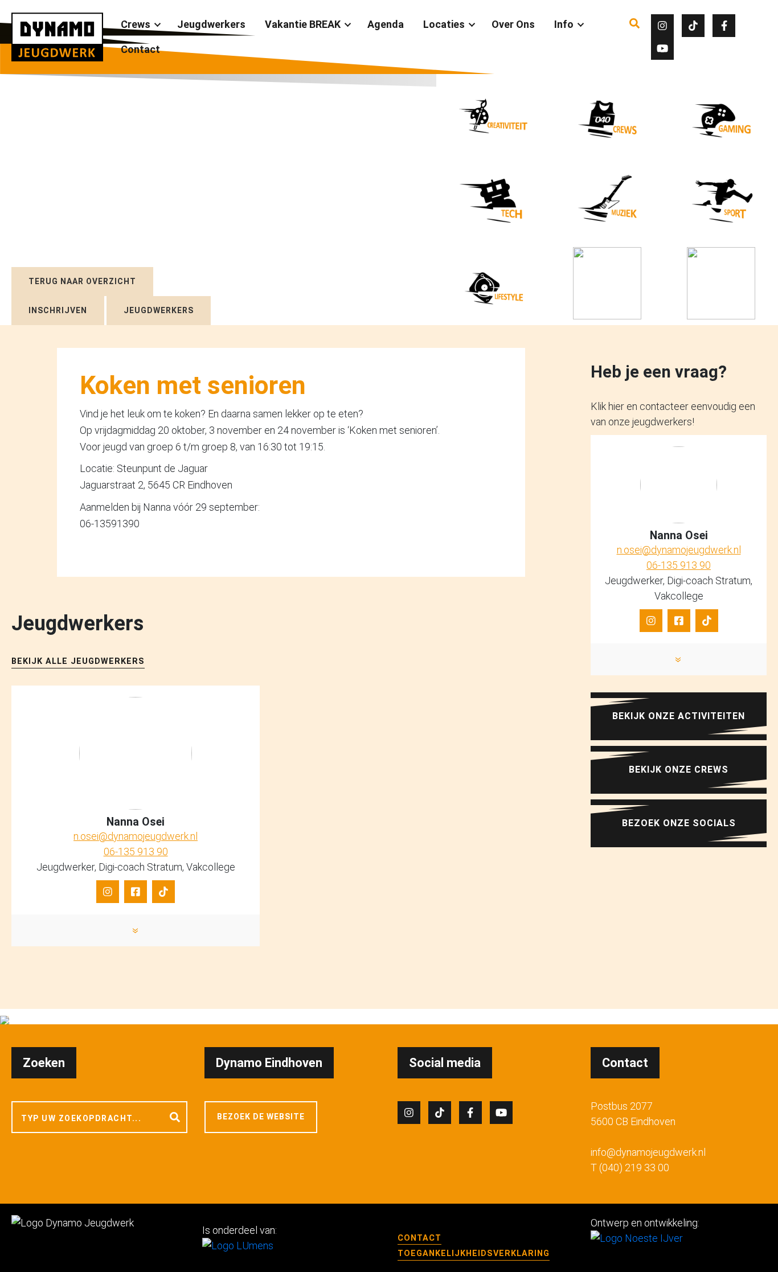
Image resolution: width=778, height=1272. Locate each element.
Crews (135, 24)
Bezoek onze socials (679, 823)
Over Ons (513, 24)
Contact (140, 49)
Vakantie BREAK (303, 24)
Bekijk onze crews (678, 769)
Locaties (444, 24)
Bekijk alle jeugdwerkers (78, 661)
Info (564, 24)
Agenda (385, 24)
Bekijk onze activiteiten (678, 716)
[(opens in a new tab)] (607, 283)
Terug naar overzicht (82, 281)
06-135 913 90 (136, 851)
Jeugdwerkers (211, 24)
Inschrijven (57, 310)
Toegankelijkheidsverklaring (474, 1253)
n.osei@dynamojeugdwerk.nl (135, 836)
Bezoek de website (261, 1116)
